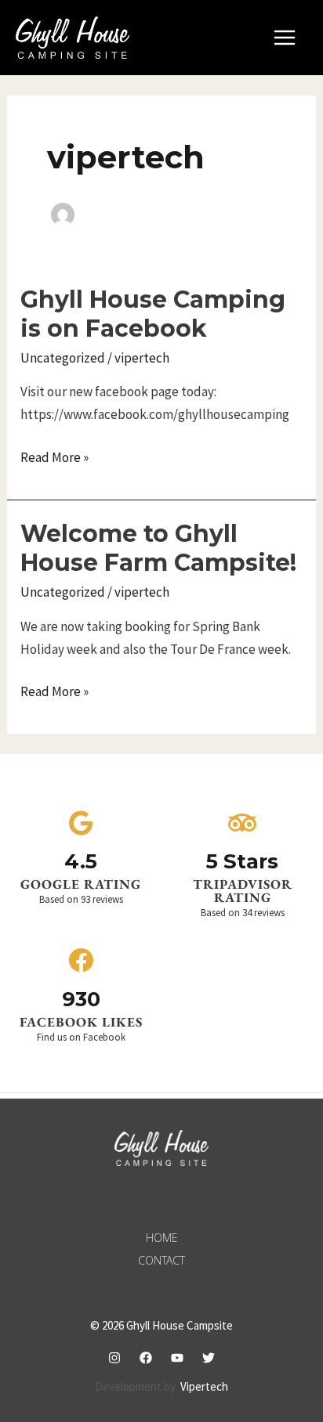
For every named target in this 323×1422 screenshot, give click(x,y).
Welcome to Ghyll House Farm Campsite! (158, 548)
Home (162, 1237)
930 (81, 999)
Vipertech (204, 1386)
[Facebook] (146, 1358)
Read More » (54, 456)
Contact (161, 1260)
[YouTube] (177, 1358)
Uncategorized (62, 357)
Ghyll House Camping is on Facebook (152, 314)
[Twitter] (208, 1358)
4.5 (80, 861)
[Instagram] (114, 1358)
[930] (81, 960)
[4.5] (81, 823)
